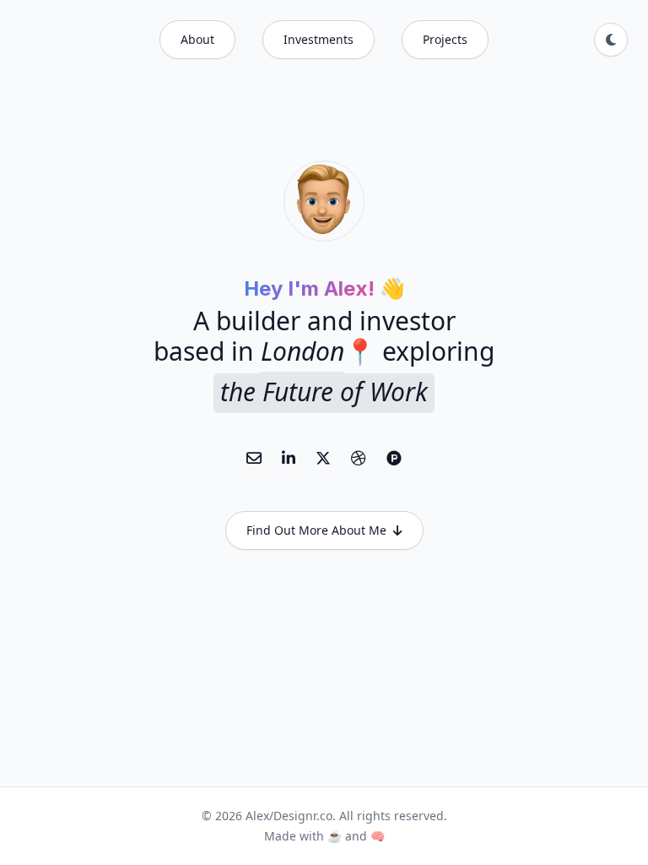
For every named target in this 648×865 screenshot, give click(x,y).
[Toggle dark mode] (611, 40)
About (197, 39)
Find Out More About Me (316, 530)
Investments (319, 39)
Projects (445, 39)
